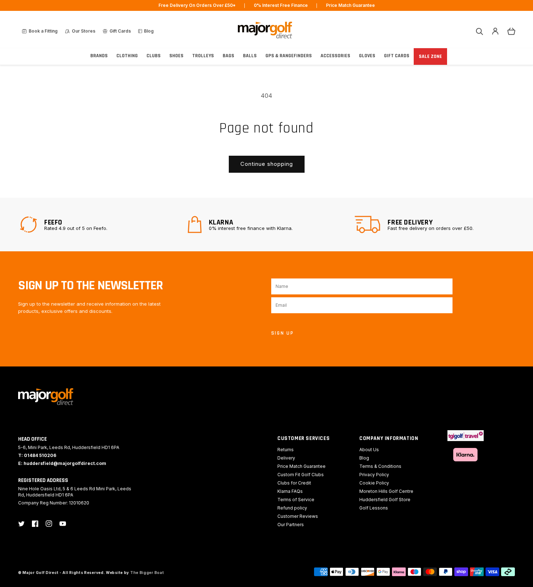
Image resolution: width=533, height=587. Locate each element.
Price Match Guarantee (301, 466)
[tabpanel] (99, 224)
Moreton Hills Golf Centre (386, 491)
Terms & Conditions (380, 466)
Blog (364, 458)
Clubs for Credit (294, 483)
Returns (285, 449)
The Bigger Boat (147, 572)
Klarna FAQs (290, 491)
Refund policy (292, 508)
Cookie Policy (374, 483)
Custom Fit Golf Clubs (300, 474)
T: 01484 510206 (37, 455)
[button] (479, 31)
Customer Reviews (297, 516)
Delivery (286, 458)
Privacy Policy (374, 474)
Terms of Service (295, 499)
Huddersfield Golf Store (384, 499)
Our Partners (290, 524)
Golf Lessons (373, 508)
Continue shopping (266, 163)
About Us (369, 449)
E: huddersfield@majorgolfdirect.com (62, 463)
